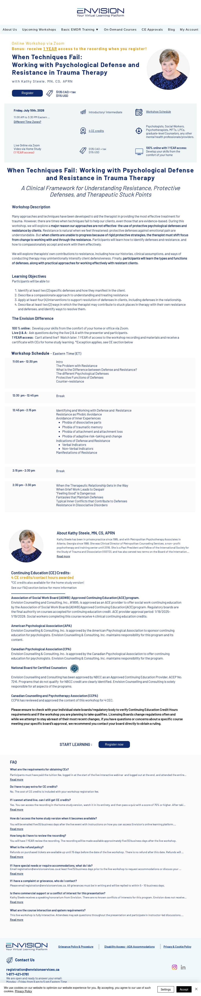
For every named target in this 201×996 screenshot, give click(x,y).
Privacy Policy (23, 991)
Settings (166, 989)
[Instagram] (174, 967)
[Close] (196, 989)
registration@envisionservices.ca (45, 885)
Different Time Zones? (27, 121)
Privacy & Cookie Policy (177, 946)
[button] (27, 93)
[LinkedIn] (183, 967)
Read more (63, 556)
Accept (184, 989)
